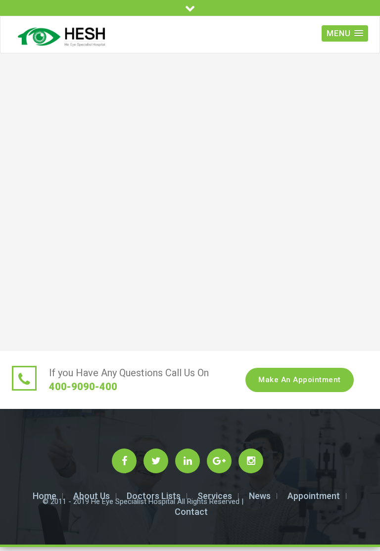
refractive (27, 334)
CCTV (21, 345)
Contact (191, 511)
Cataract (26, 313)
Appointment (313, 496)
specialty (26, 303)
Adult (20, 324)
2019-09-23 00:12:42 (190, 101)
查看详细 (172, 215)
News (260, 496)
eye (17, 292)
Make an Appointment (299, 379)
